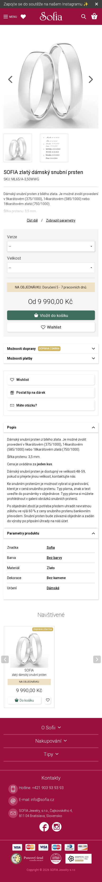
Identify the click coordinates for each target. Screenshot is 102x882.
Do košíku (27, 700)
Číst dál (32, 220)
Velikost (14, 258)
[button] (48, 700)
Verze (12, 236)
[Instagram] (58, 829)
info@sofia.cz (42, 799)
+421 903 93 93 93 (48, 788)
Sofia (51, 547)
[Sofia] (51, 15)
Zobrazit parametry (60, 220)
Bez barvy (54, 558)
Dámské (53, 588)
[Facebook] (45, 829)
